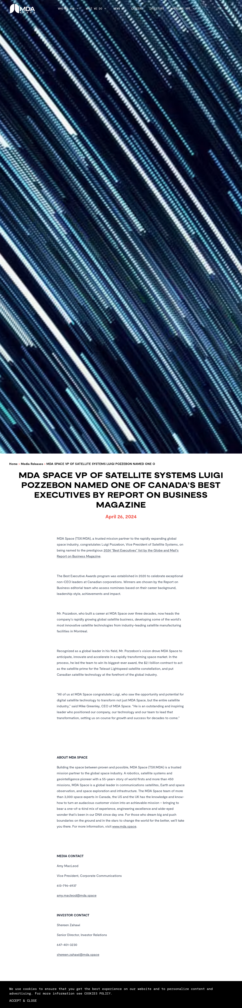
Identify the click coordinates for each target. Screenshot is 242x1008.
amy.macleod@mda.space (76, 895)
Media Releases (32, 464)
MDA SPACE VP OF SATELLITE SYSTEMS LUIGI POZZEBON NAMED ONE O (100, 464)
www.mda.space (124, 826)
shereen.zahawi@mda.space (78, 954)
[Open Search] (229, 8)
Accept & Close (23, 1000)
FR (219, 8)
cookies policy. (98, 993)
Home (13, 464)
